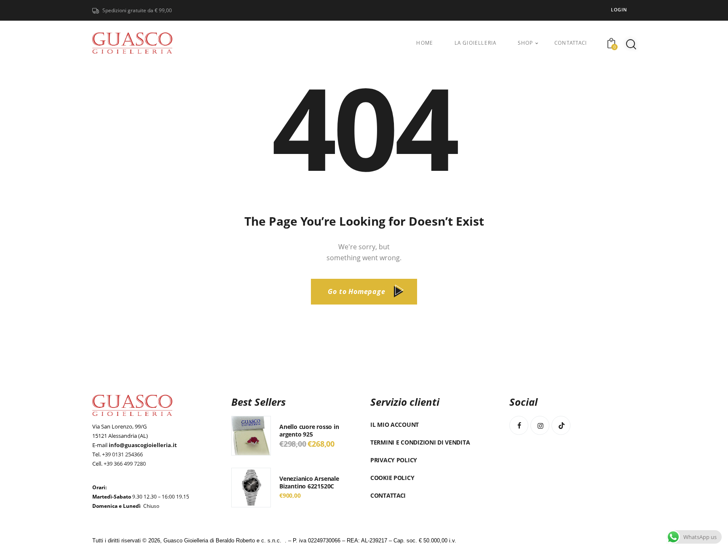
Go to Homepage (356, 291)
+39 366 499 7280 (125, 463)
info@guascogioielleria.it (143, 445)
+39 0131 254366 (122, 454)
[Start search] (631, 44)
